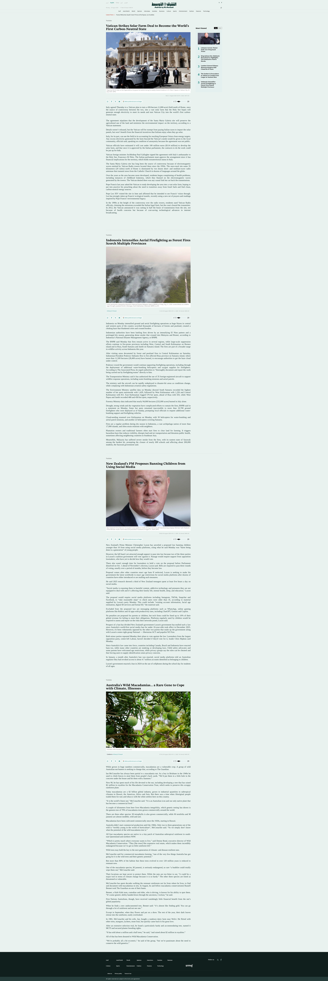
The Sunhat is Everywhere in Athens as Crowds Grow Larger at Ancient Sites (210, 75)
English (112, 2)
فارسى (125, 2)
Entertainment (183, 11)
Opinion (139, 11)
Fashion (191, 11)
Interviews (147, 11)
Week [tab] (219, 28)
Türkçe (117, 2)
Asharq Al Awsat (112, 311)
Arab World (126, 11)
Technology (206, 11)
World (133, 11)
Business (161, 11)
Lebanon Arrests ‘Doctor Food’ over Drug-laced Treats (209, 49)
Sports (175, 11)
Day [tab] (216, 28)
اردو (122, 2)
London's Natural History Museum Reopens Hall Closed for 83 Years (209, 67)
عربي (107, 2)
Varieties (154, 11)
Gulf (119, 11)
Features (198, 11)
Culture (169, 11)
